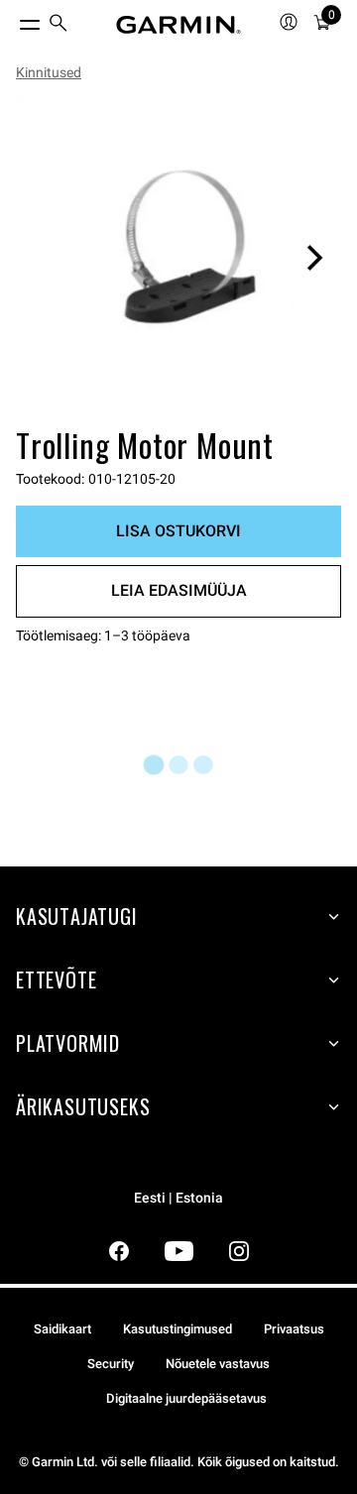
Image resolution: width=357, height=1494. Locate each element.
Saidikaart (62, 1329)
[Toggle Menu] (12, 20)
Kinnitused (48, 72)
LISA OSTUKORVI (178, 530)
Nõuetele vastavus (218, 1363)
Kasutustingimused (177, 1329)
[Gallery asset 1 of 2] (178, 257)
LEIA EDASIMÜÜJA (179, 590)
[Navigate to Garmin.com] (178, 25)
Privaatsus (294, 1329)
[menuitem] (58, 25)
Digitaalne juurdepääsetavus (186, 1398)
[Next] (314, 258)
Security (110, 1363)
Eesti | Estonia (178, 1198)
